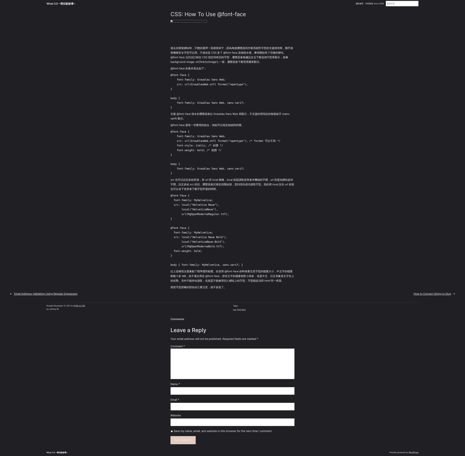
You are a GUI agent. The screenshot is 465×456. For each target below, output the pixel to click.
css (234, 309)
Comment (177, 346)
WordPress (413, 452)
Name (175, 384)
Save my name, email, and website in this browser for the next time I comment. (223, 431)
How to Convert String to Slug (432, 293)
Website (175, 415)
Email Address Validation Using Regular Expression (46, 293)
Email (174, 399)
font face (241, 309)
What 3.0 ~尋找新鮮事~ (61, 3)
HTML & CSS (79, 306)
